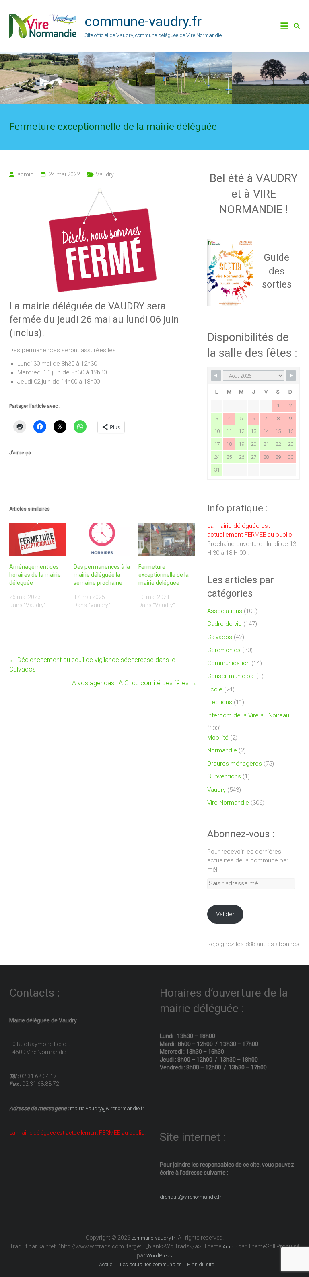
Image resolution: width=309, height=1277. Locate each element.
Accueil (107, 1264)
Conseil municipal (231, 676)
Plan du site (200, 1264)
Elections (219, 702)
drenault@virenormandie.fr (191, 1197)
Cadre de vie (224, 623)
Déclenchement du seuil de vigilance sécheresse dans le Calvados (92, 664)
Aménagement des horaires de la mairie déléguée (35, 575)
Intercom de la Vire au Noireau (248, 715)
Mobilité (218, 737)
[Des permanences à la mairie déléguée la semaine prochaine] (102, 539)
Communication (228, 663)
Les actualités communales (151, 1264)
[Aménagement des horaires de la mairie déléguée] (37, 539)
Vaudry (105, 174)
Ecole (214, 689)
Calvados (219, 637)
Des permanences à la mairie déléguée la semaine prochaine (102, 575)
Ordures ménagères (234, 763)
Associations (224, 611)
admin (25, 174)
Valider (225, 914)
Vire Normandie (228, 802)
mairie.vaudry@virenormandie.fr (106, 1108)
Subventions (224, 776)
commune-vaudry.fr (143, 21)
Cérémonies (224, 650)
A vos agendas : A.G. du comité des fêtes (134, 683)
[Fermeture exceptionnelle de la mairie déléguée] (166, 539)
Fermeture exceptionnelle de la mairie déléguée (163, 575)
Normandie (222, 750)
